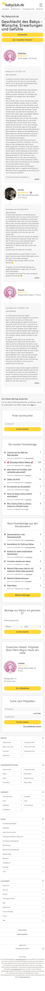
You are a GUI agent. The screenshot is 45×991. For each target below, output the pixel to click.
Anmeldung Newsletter (22, 948)
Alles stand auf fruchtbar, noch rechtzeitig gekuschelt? (19, 471)
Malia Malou (12, 586)
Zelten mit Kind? (13, 479)
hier (32, 405)
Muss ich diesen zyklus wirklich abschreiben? (19, 495)
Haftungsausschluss (25, 977)
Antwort (37, 179)
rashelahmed (29, 574)
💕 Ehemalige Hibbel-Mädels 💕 (20, 462)
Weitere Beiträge (22, 595)
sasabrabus (28, 499)
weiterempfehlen (22, 934)
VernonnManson (30, 458)
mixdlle (27, 588)
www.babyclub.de (20, 959)
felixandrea (28, 482)
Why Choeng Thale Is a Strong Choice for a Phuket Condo (19, 505)
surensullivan (29, 557)
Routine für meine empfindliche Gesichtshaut (19, 553)
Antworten (22, 35)
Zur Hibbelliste (22, 688)
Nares (27, 564)
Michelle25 (28, 465)
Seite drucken (22, 930)
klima (27, 509)
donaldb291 (29, 581)
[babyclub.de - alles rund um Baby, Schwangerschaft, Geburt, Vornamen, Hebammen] (13, 6)
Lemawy (21, 663)
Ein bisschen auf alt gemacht (18, 487)
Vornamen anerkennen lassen (19, 561)
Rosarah (21, 290)
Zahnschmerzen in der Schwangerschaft (16, 536)
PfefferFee (22, 53)
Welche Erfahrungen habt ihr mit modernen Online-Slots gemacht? (20, 570)
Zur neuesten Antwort (22, 40)
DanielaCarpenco (30, 540)
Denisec (21, 190)
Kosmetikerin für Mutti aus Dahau (20, 544)
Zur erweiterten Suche (32, 726)
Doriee (27, 489)
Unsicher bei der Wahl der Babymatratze (17, 454)
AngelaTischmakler (30, 547)
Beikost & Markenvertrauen (18, 578)
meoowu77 (28, 475)
